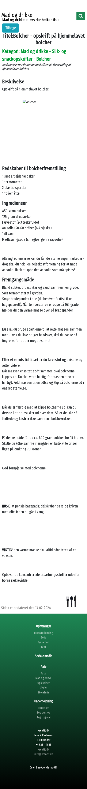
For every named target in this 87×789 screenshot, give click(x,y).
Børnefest (43, 642)
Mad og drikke (43, 678)
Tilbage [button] (10, 28)
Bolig (43, 637)
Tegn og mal (43, 717)
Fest (43, 647)
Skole (43, 687)
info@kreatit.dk (43, 754)
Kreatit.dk (43, 749)
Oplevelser (43, 683)
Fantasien (43, 708)
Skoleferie (43, 692)
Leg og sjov (43, 712)
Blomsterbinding (43, 633)
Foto (43, 673)
